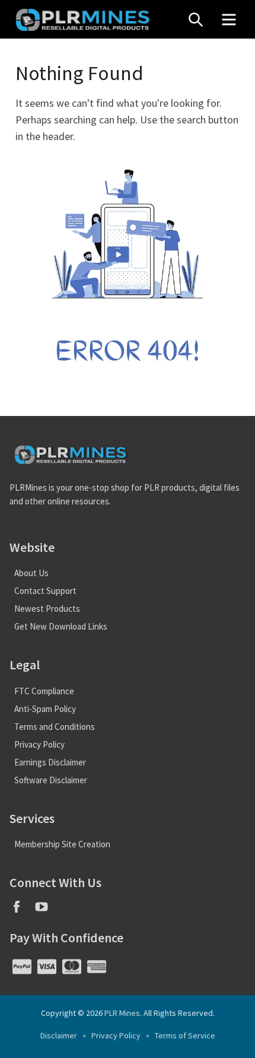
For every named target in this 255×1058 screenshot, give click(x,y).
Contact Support (45, 590)
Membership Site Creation (62, 844)
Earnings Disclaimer (50, 762)
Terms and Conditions (54, 726)
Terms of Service (185, 1035)
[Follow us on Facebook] (21, 910)
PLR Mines (122, 1013)
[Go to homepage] (92, 19)
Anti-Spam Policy (45, 708)
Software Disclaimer (50, 780)
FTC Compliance (44, 691)
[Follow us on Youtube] (46, 910)
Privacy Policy (39, 744)
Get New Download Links (60, 626)
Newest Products (47, 608)
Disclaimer (58, 1035)
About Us (31, 573)
